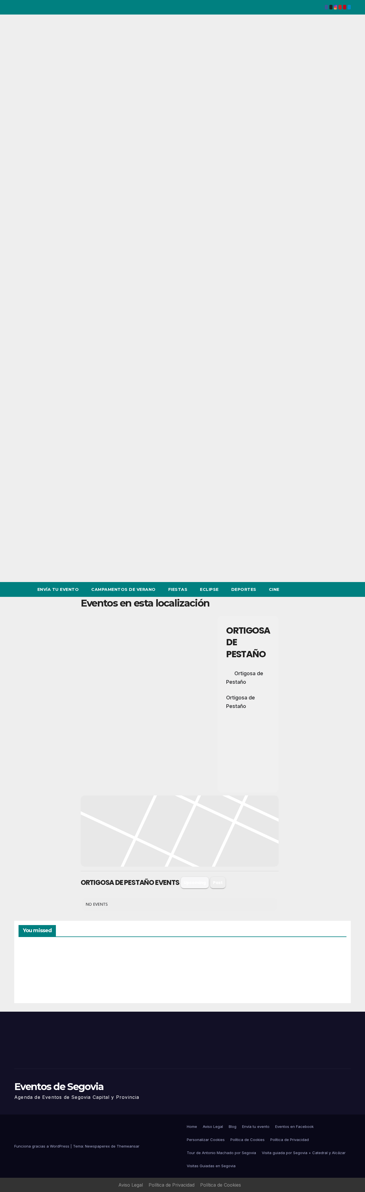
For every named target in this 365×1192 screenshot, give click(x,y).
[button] (336, 589)
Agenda (284, 974)
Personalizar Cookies (206, 1139)
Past (218, 882)
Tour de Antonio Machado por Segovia (221, 1152)
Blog (232, 1126)
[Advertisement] (147, 704)
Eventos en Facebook (294, 1126)
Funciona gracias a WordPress (42, 1146)
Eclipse (209, 589)
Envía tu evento (58, 589)
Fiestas (178, 589)
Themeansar (128, 1146)
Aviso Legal (213, 1126)
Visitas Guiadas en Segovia (211, 1166)
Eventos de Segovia (59, 1087)
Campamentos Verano (38, 972)
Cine (274, 589)
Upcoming (195, 882)
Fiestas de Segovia (116, 971)
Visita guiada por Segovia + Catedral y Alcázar (304, 1152)
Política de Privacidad (289, 1139)
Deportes (243, 589)
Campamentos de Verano (123, 589)
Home (192, 1126)
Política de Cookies (247, 1139)
